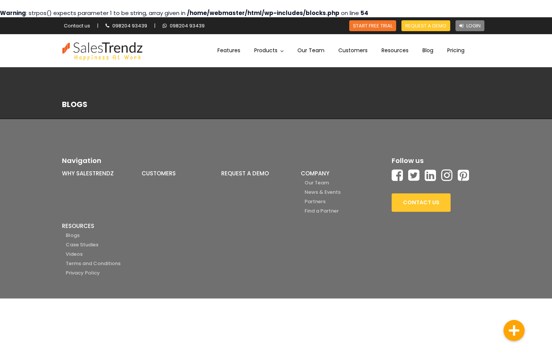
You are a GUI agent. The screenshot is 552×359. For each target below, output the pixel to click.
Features (228, 50)
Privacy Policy (83, 272)
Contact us (77, 25)
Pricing (456, 50)
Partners (315, 201)
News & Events (323, 192)
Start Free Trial (372, 25)
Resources (395, 50)
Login (473, 25)
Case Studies (82, 244)
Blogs (73, 235)
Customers (353, 50)
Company (315, 173)
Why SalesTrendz (88, 173)
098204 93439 (129, 25)
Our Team (310, 50)
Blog (427, 50)
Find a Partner (322, 210)
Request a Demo (425, 25)
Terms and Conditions (93, 263)
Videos (74, 254)
